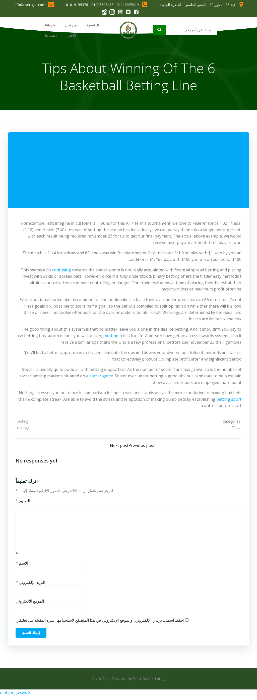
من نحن (71, 25)
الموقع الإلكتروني (30, 601)
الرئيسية (93, 25)
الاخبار (71, 35)
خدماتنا (50, 25)
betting (111, 335)
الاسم (22, 563)
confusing (61, 270)
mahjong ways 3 (15, 692)
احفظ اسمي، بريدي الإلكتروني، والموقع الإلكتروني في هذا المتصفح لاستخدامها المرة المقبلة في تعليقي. (100, 620)
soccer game (101, 376)
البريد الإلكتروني (30, 582)
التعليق (23, 500)
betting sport (228, 399)
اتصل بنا (51, 35)
